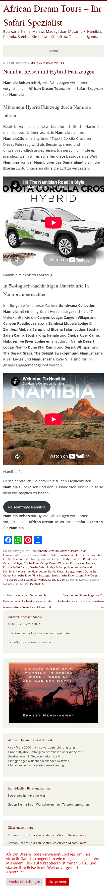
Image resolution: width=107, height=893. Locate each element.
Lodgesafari (67, 555)
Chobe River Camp (36, 563)
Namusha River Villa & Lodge (30, 575)
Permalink (36, 583)
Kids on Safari (49, 555)
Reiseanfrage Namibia (26, 507)
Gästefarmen (31, 555)
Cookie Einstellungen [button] (24, 881)
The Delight (92, 575)
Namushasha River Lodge (67, 575)
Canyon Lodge (61, 559)
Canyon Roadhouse (85, 559)
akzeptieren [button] (57, 881)
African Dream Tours (47, 63)
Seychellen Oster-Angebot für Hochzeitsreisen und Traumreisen (80, 601)
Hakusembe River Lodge (31, 571)
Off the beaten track (16, 559)
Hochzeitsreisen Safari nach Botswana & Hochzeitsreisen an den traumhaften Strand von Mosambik (28, 601)
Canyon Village (12, 563)
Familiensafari (12, 555)
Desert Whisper (59, 563)
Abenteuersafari (48, 551)
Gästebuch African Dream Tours (64, 835)
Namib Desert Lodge (61, 571)
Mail (43, 795)
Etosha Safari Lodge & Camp (48, 567)
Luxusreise (83, 555)
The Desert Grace (14, 579)
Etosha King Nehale (82, 563)
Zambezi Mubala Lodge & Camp (46, 579)
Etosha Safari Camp (15, 567)
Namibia (96, 555)
